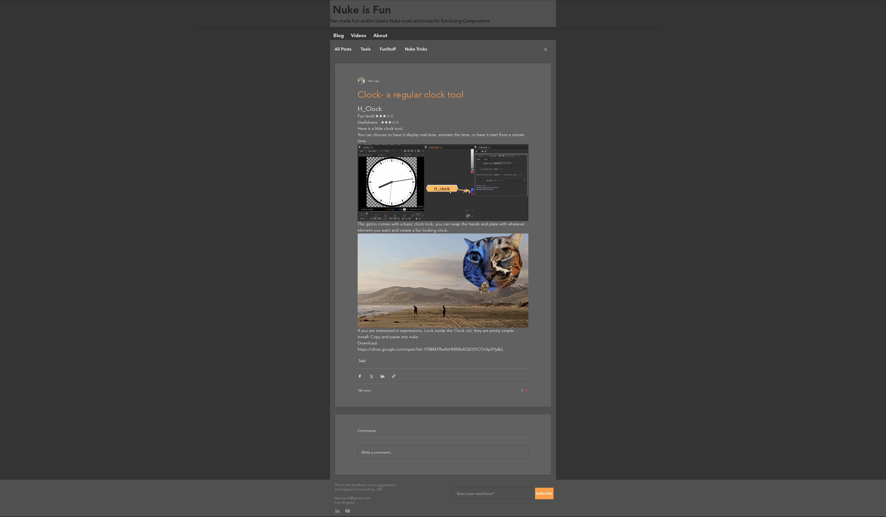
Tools (366, 49)
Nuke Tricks (416, 49)
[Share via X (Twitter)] (371, 376)
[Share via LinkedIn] (382, 376)
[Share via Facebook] (360, 376)
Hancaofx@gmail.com (353, 498)
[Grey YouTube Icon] (347, 511)
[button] (545, 49)
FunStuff (388, 49)
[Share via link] (394, 376)
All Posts (343, 49)
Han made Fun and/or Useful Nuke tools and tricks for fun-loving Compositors (410, 21)
